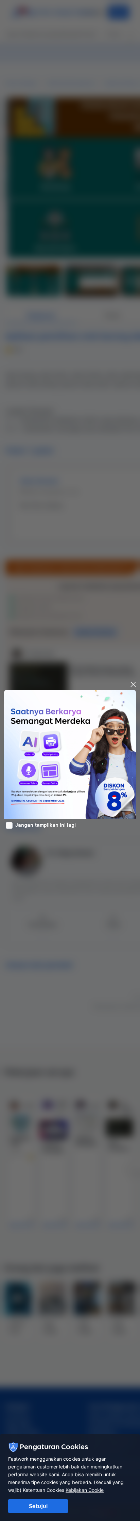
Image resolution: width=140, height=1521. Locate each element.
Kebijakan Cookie (85, 1490)
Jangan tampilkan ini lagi (45, 825)
